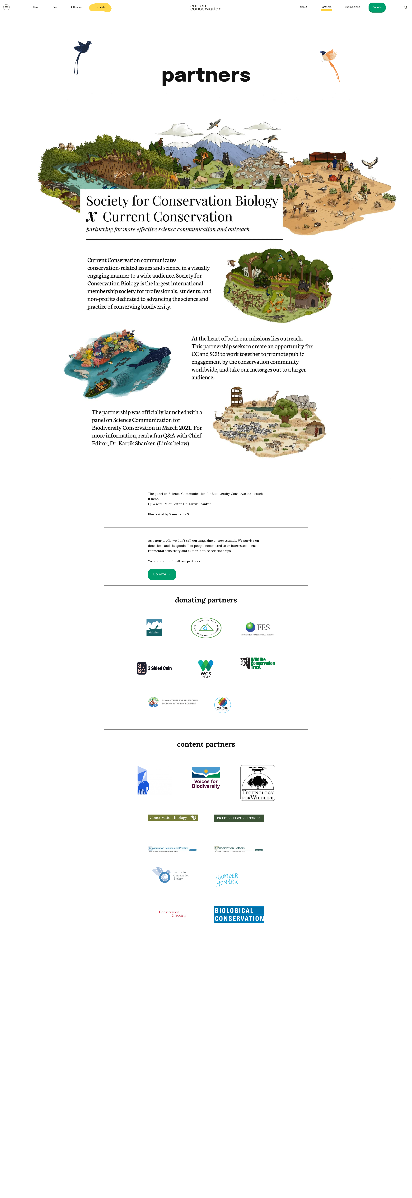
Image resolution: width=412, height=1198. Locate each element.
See (55, 7)
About (303, 7)
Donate (377, 7)
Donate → (162, 574)
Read (36, 7)
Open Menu (6, 7)
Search (405, 7)
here (154, 499)
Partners (326, 7)
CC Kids (100, 7)
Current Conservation (206, 7)
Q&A (151, 504)
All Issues (76, 7)
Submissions (352, 7)
